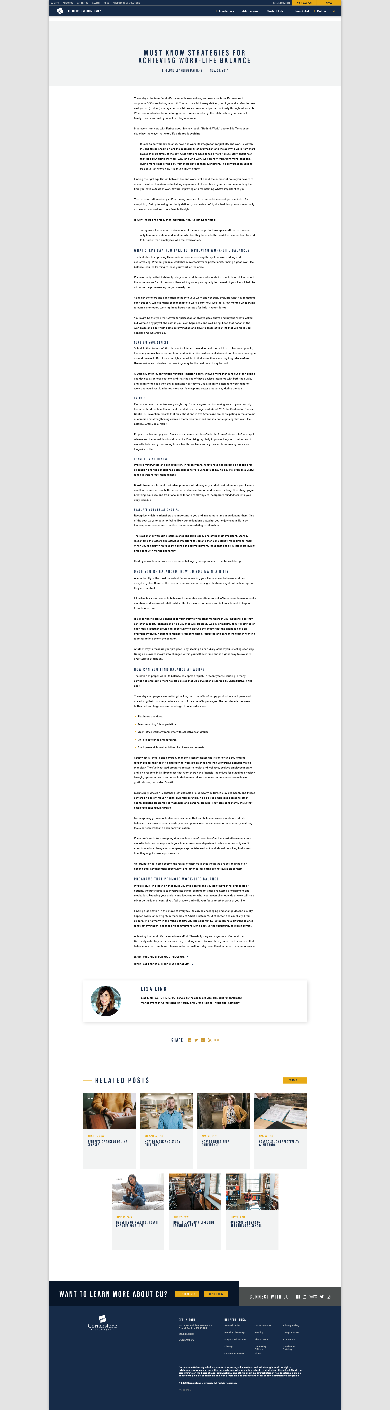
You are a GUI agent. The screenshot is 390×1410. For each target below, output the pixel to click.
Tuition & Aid (300, 11)
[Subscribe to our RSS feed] (209, 1040)
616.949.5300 (281, 3)
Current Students (234, 1353)
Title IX (259, 1353)
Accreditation (232, 1325)
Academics (226, 11)
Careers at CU (263, 1325)
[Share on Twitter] (196, 1040)
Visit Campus (304, 2)
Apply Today (216, 1294)
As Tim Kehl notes (203, 219)
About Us (68, 2)
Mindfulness (142, 485)
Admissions (250, 11)
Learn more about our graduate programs (162, 964)
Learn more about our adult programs (159, 957)
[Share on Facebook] (189, 1040)
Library (228, 1346)
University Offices (260, 1348)
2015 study (144, 373)
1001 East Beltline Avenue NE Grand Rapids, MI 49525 (195, 1327)
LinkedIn (304, 1297)
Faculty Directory (234, 1332)
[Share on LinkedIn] (203, 1040)
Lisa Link (147, 998)
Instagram (328, 1297)
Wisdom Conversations (126, 2)
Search (333, 11)
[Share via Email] (216, 1040)
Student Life (275, 11)
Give (106, 2)
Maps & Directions (235, 1339)
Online (321, 11)
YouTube (313, 1296)
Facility (259, 1332)
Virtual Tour (261, 1339)
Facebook (298, 1297)
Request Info (187, 1294)
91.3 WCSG (289, 1339)
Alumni (96, 2)
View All (294, 1080)
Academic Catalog (289, 1348)
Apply (329, 2)
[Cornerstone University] (78, 11)
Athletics (82, 2)
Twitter (322, 1296)
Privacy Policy (291, 1325)
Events (55, 2)
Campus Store (291, 1332)
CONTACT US (186, 1339)
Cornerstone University (102, 1323)
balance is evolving (188, 133)
